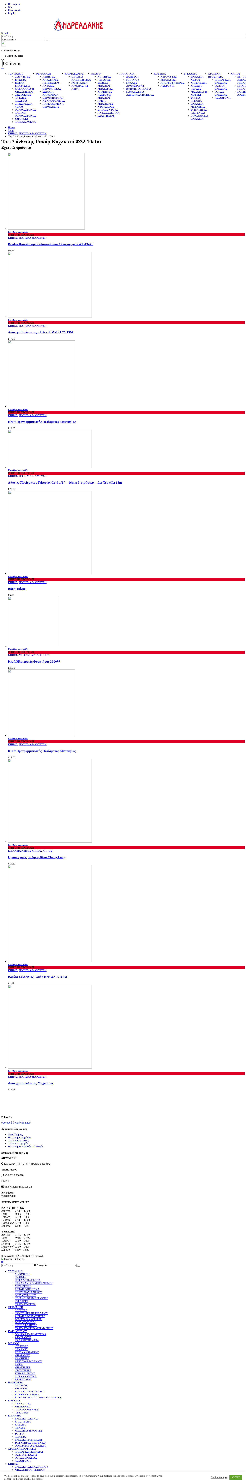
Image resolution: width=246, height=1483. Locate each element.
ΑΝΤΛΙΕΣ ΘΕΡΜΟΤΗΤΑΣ (52, 87)
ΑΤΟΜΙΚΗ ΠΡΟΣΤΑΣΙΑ (215, 75)
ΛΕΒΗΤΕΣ (49, 76)
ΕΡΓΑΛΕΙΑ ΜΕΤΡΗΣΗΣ (198, 105)
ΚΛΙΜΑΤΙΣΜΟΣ (74, 73)
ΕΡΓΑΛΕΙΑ (190, 73)
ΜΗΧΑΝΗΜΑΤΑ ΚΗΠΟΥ (34, 655)
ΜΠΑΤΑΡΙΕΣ (105, 88)
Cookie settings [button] (219, 1477)
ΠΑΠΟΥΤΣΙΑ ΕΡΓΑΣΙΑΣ (223, 81)
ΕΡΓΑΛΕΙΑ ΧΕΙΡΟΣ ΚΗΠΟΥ (24, 850)
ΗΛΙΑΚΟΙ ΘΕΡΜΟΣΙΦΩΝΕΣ (25, 114)
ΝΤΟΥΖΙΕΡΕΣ (106, 106)
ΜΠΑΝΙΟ (96, 73)
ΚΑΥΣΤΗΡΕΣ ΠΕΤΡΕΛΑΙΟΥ (51, 81)
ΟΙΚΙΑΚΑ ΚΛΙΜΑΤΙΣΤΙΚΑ (81, 78)
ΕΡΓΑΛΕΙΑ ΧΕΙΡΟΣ (197, 78)
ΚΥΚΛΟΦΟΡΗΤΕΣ (54, 100)
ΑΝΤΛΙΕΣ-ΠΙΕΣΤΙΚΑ (21, 99)
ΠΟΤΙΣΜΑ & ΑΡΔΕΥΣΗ (33, 237)
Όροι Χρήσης (15, 1134)
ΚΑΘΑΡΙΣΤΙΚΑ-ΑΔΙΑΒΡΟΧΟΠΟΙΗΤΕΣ (140, 93)
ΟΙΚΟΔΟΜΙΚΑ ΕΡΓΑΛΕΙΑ (199, 117)
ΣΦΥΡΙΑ (195, 97)
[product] (126, 191)
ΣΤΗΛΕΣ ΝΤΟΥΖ (108, 109)
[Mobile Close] (2, 1262)
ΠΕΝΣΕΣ (196, 88)
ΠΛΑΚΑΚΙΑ (126, 73)
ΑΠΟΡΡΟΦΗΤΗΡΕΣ (172, 82)
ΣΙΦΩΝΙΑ (20, 79)
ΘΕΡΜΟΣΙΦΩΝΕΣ (25, 109)
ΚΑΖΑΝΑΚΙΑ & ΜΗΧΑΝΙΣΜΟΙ (24, 90)
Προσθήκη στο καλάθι (18, 232)
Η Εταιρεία (14, 4)
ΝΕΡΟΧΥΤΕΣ (168, 76)
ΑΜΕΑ (102, 100)
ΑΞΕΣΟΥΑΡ (167, 85)
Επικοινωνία (14, 10)
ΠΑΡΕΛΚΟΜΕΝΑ (25, 121)
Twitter (16, 1122)
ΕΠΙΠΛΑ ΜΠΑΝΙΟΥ (104, 84)
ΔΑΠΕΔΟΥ (132, 76)
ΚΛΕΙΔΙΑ (196, 85)
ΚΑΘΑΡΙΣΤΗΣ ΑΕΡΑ (27, 1340)
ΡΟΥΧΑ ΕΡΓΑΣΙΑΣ (221, 93)
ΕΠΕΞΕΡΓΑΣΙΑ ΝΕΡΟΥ (23, 105)
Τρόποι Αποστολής (18, 1140)
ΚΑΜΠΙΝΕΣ (105, 91)
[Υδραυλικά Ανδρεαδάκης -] (52, 30)
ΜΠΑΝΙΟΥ (132, 79)
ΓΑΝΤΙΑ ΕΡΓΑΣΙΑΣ (221, 87)
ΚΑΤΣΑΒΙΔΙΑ (199, 82)
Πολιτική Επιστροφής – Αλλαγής (25, 1146)
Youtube (25, 1122)
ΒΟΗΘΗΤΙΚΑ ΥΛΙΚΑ (138, 88)
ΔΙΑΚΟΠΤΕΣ (22, 76)
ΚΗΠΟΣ (235, 73)
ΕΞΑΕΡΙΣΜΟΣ (106, 115)
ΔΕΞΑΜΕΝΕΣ (23, 94)
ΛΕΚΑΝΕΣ (104, 79)
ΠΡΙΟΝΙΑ (196, 100)
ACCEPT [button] (235, 1477)
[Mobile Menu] (2, 68)
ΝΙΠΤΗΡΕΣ (104, 76)
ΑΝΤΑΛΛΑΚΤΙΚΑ (108, 112)
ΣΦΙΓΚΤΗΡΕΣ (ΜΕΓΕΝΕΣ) (199, 111)
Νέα (10, 7)
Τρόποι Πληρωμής (18, 1143)
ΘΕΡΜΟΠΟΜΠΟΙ (53, 97)
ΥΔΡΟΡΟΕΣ (21, 118)
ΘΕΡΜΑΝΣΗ (43, 73)
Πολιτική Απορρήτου (19, 1137)
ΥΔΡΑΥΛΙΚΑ (15, 73)
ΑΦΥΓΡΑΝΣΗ (79, 82)
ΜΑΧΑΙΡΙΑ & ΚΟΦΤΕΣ (199, 93)
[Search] (47, 40)
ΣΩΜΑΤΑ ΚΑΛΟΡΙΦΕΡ (50, 93)
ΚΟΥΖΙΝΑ (160, 73)
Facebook (7, 1122)
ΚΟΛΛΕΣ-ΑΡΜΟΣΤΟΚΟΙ (135, 84)
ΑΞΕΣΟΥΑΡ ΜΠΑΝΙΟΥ (104, 96)
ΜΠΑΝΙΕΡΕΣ (105, 103)
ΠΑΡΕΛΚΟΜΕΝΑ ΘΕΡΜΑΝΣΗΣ (53, 105)
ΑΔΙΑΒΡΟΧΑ (223, 97)
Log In (11, 13)
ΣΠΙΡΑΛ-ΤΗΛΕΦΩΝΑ (22, 84)
